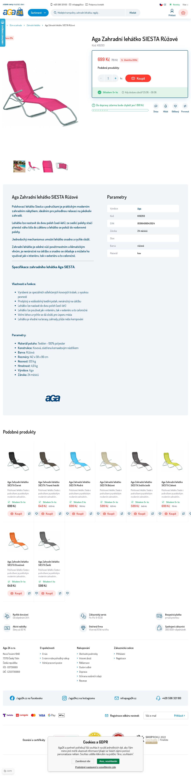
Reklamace (84, 662)
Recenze (83, 680)
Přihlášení (120, 653)
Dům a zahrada (16, 25)
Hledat (133, 12)
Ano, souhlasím (108, 761)
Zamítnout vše (82, 761)
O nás (44, 653)
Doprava (83, 671)
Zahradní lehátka (33, 25)
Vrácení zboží (85, 658)
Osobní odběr (85, 667)
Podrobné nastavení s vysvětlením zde (95, 767)
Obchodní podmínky (88, 653)
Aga (139, 208)
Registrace (121, 658)
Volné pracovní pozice (52, 662)
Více (184, 4)
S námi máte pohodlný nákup (55, 658)
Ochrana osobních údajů (90, 676)
